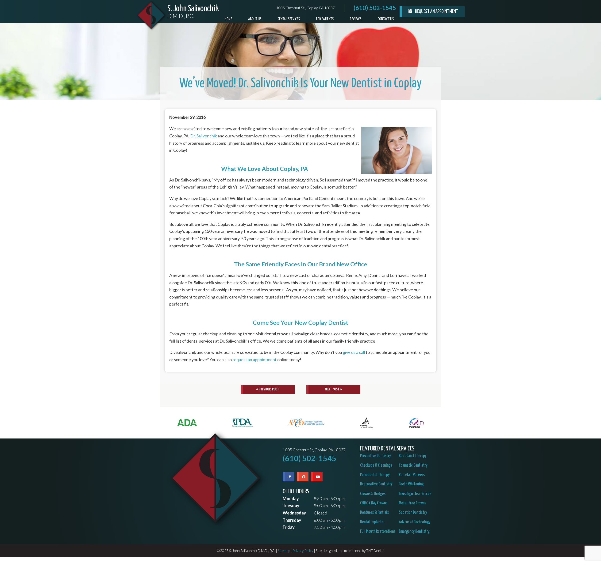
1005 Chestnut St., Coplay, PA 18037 (305, 8)
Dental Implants (371, 522)
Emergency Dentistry (414, 531)
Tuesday (291, 505)
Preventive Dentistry (375, 456)
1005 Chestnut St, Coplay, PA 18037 (314, 450)
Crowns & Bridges (372, 494)
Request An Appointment (436, 11)
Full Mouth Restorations (377, 531)
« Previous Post (267, 389)
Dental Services (288, 19)
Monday (291, 498)
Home (228, 19)
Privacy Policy (303, 550)
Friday (289, 527)
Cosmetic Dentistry (413, 465)
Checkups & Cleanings (376, 465)
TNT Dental (375, 550)
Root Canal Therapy (413, 456)
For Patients (325, 19)
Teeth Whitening (411, 484)
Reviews (355, 19)
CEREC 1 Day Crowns (373, 503)
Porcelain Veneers (412, 475)
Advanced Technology (414, 522)
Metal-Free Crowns (412, 503)
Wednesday (294, 512)
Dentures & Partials (374, 512)
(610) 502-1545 (375, 8)
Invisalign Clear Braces (415, 494)
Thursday (292, 520)
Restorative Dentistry (376, 484)
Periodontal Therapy (375, 475)
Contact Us (386, 19)
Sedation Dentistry (413, 512)
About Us (254, 19)
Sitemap (284, 550)
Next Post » (333, 389)
